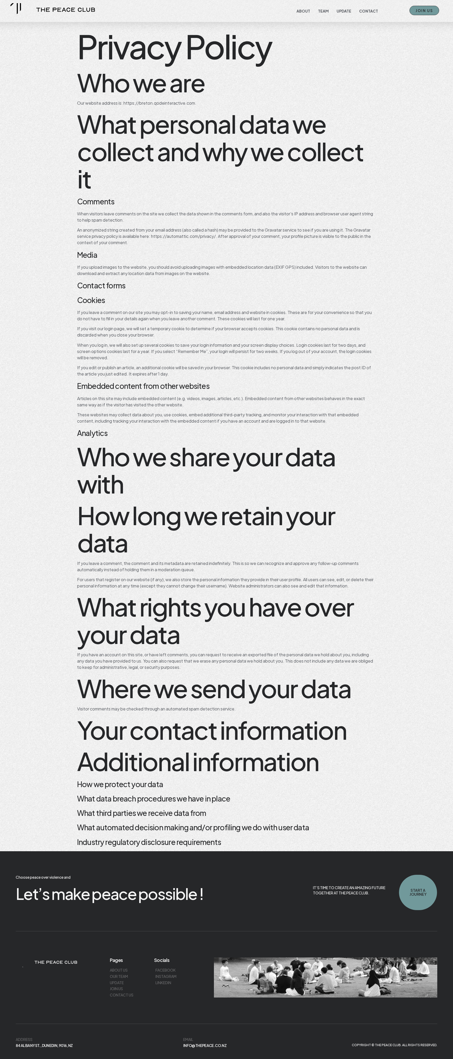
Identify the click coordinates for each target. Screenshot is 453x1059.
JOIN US (424, 10)
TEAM (323, 11)
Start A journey (418, 892)
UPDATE (344, 11)
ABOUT (303, 11)
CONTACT (368, 11)
